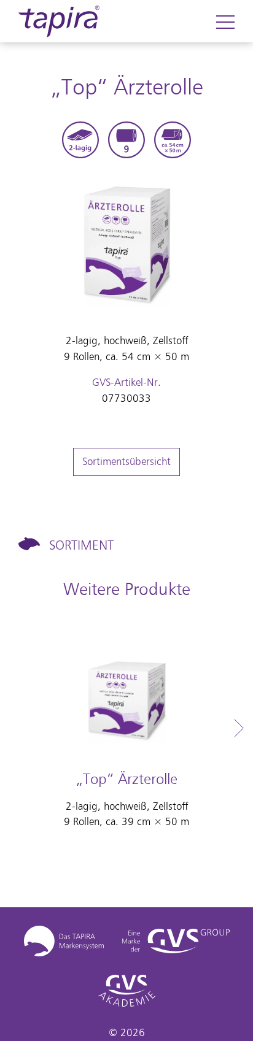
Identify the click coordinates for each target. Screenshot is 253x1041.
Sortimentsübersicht (126, 461)
